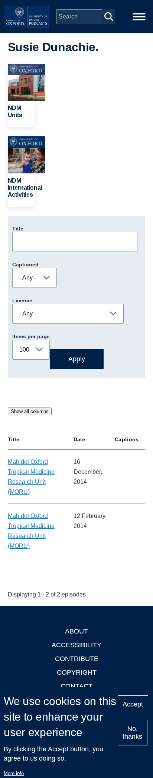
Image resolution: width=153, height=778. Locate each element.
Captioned (25, 264)
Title (17, 229)
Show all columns (30, 411)
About (76, 631)
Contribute (76, 658)
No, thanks (132, 732)
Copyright (77, 672)
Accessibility (76, 645)
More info (14, 773)
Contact (76, 686)
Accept (133, 704)
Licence (22, 300)
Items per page (31, 336)
